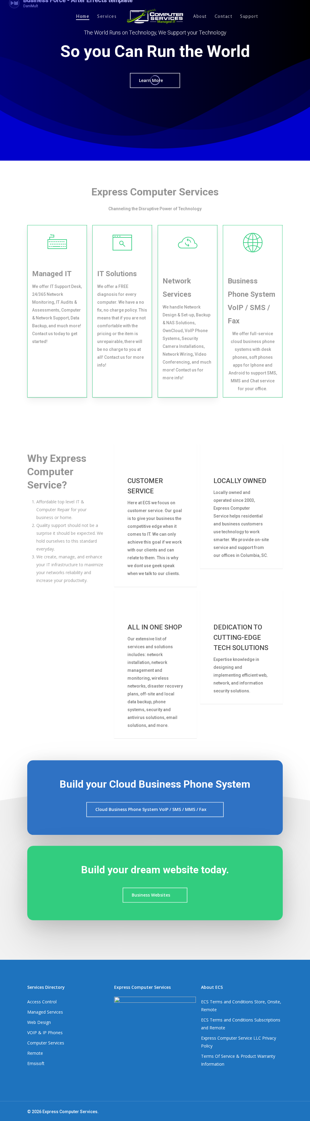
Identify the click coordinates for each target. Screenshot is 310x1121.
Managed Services (45, 1012)
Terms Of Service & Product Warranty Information (238, 1060)
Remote (35, 1053)
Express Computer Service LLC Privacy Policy (238, 1042)
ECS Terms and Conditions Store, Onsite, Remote (241, 1005)
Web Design (39, 1022)
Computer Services (45, 1043)
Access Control (42, 1002)
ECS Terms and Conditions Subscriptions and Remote (240, 1024)
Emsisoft (36, 1063)
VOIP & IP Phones (45, 1032)
